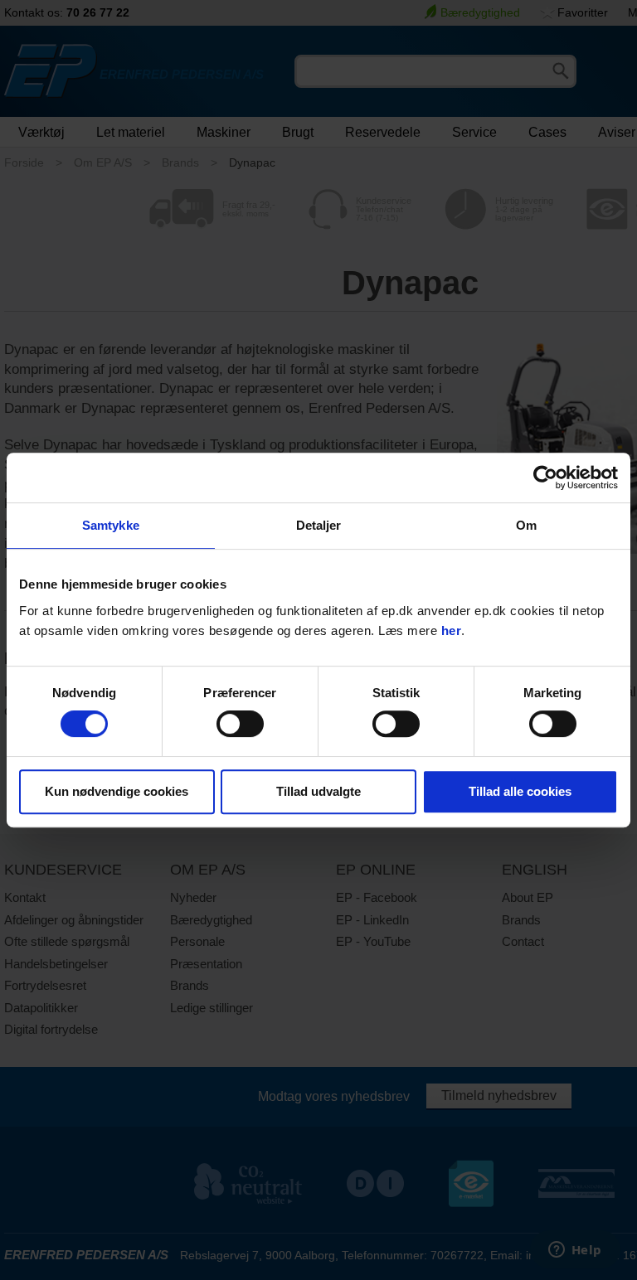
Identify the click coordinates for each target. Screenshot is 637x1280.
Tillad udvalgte (318, 791)
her (451, 630)
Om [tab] (526, 525)
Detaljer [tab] (319, 525)
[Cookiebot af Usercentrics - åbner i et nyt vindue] (545, 477)
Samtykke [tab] (110, 525)
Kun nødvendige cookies (116, 791)
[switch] (240, 723)
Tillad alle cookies (520, 791)
